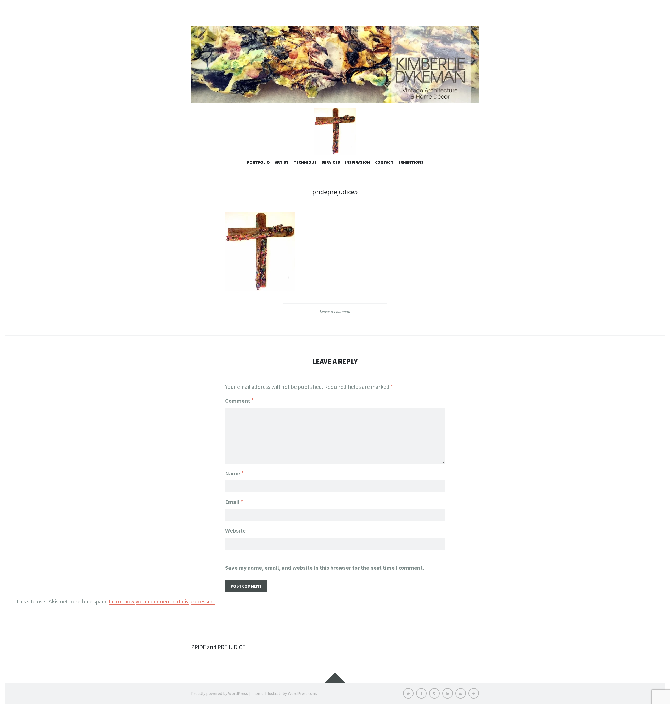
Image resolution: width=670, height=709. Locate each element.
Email (234, 502)
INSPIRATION (357, 162)
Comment (239, 400)
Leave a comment (335, 311)
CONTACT (384, 162)
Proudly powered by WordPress (219, 693)
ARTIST (282, 162)
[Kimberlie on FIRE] (335, 64)
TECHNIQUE (305, 162)
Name (234, 473)
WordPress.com (302, 693)
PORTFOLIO (258, 162)
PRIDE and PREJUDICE (218, 647)
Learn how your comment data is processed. (162, 601)
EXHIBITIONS (410, 162)
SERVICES (331, 162)
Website (235, 530)
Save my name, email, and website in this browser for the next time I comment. (324, 567)
